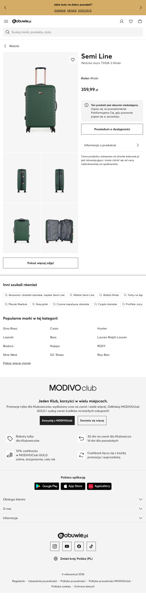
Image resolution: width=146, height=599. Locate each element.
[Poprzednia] (5, 7)
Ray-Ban (103, 355)
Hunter (102, 328)
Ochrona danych (84, 586)
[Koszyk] (139, 21)
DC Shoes (57, 355)
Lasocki (8, 337)
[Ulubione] (130, 21)
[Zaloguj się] (121, 21)
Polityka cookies (61, 586)
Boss (53, 337)
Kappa (55, 346)
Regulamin (18, 581)
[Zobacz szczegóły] (137, 145)
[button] (40, 102)
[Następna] (140, 7)
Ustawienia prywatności (42, 581)
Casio (54, 328)
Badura (8, 346)
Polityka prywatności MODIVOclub (110, 581)
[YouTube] (66, 546)
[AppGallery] (99, 486)
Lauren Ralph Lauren (112, 337)
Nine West (10, 355)
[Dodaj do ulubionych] (73, 59)
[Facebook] (79, 546)
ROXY (101, 346)
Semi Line (96, 56)
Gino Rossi (10, 328)
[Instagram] (54, 546)
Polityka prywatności (72, 581)
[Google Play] (46, 486)
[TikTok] (91, 546)
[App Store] (73, 486)
